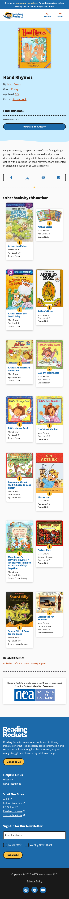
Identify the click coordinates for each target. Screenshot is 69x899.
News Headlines (12, 783)
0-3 (17, 94)
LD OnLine (10, 807)
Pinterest (34, 889)
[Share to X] (27, 177)
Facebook (26, 889)
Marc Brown (14, 84)
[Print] (58, 177)
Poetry (14, 89)
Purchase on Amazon (34, 126)
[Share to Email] (43, 177)
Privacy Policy (34, 881)
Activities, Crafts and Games (16, 663)
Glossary (8, 779)
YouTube (43, 889)
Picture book (19, 99)
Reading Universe (14, 811)
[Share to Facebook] (11, 177)
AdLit (7, 799)
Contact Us (14, 762)
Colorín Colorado (14, 802)
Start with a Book (14, 815)
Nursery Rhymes (38, 663)
